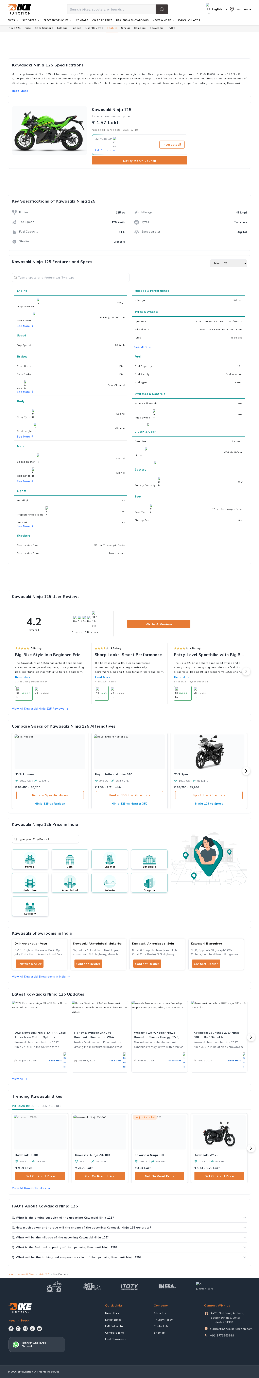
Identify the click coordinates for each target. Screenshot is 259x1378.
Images (76, 27)
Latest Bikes (113, 1319)
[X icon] (32, 1328)
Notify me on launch (139, 161)
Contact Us (161, 1326)
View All (17, 1078)
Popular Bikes (23, 1106)
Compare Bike (114, 1332)
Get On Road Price (40, 1176)
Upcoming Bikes (49, 1106)
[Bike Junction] (19, 9)
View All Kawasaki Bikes (29, 1188)
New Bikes (112, 1313)
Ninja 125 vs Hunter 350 (129, 803)
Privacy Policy (163, 1319)
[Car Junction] (205, 1286)
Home (11, 1274)
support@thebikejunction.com (231, 1329)
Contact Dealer (29, 964)
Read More (23, 677)
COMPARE (82, 20)
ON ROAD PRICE (102, 20)
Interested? (172, 144)
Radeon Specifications (50, 795)
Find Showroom (115, 1339)
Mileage (62, 27)
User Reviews (94, 27)
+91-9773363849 (222, 1335)
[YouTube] (39, 1328)
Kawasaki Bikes (26, 1274)
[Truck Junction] (92, 1286)
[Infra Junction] (167, 1286)
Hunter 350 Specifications (129, 795)
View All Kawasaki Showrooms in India (39, 976)
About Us (160, 1313)
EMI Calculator (105, 150)
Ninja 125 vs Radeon (50, 803)
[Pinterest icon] (18, 1328)
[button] (162, 9)
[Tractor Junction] (54, 1286)
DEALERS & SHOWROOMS (132, 20)
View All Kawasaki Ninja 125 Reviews (38, 708)
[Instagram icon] (25, 1328)
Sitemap (159, 1332)
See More (141, 347)
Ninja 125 (15, 27)
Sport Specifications (209, 795)
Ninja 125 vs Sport (209, 803)
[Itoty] (129, 1286)
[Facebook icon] (11, 1328)
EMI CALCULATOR (189, 20)
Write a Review (158, 624)
